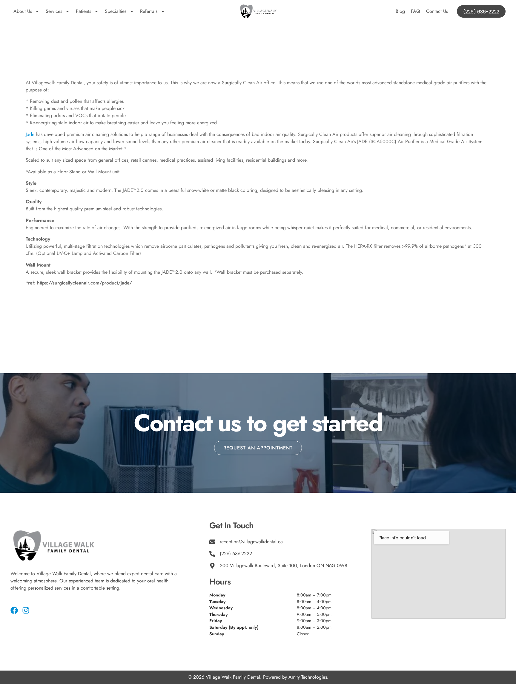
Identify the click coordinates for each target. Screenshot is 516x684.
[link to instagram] (26, 610)
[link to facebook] (14, 610)
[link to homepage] (258, 11)
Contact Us (437, 11)
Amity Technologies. (308, 677)
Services (54, 11)
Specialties (115, 11)
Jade (30, 134)
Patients (83, 11)
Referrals (148, 11)
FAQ (415, 11)
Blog (400, 11)
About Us (22, 11)
